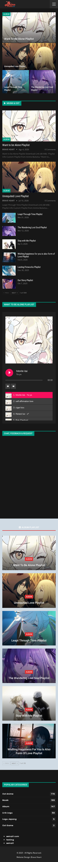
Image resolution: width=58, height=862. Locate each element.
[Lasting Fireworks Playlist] (9, 271)
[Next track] (13, 386)
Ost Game (7, 825)
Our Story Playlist (25, 280)
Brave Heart (36, 857)
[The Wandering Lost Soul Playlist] (42, 81)
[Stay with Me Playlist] (9, 244)
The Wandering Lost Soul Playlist (32, 227)
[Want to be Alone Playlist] (29, 27)
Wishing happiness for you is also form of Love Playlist (29, 751)
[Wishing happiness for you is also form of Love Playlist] (9, 257)
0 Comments (50, 149)
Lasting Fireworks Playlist (29, 267)
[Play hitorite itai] (9, 373)
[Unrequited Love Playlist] (29, 56)
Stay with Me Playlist (27, 240)
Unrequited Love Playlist (14, 66)
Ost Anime (7, 793)
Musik (5, 800)
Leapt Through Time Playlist (30, 214)
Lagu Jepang (9, 819)
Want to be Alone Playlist (19, 38)
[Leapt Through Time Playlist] (15, 81)
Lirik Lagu (7, 812)
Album (6, 14)
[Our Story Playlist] (9, 284)
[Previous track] (7, 386)
